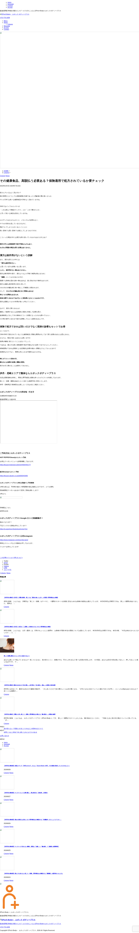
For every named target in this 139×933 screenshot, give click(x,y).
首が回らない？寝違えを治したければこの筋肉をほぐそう (23, 728)
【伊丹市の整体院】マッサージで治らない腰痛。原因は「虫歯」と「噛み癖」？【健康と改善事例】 (31, 846)
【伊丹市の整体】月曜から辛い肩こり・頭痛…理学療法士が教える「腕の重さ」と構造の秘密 (29, 714)
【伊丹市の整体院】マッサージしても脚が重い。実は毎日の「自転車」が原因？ (26, 792)
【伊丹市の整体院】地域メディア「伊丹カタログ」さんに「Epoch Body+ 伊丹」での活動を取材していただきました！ (37, 765)
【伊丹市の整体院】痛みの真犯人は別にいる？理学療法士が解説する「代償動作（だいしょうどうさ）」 (33, 819)
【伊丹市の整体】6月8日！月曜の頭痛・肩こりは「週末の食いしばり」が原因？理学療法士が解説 (31, 597)
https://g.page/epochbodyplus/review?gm (13, 529)
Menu (6, 21)
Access (6, 28)
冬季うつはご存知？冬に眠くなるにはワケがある (20, 732)
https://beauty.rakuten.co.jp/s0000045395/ (14, 476)
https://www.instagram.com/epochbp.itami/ (14, 540)
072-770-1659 (5, 17)
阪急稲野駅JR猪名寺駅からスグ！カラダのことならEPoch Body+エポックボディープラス (30, 923)
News (6, 22)
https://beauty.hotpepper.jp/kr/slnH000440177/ (15, 465)
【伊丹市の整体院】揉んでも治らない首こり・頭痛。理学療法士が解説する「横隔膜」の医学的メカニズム (33, 873)
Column (10, 24)
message (7, 744)
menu (6, 742)
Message (7, 26)
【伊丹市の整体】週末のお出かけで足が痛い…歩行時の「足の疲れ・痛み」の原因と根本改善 (29, 685)
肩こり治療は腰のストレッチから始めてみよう (17, 656)
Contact (6, 29)
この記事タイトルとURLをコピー (11, 557)
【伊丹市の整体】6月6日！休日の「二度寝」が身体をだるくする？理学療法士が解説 (27, 626)
